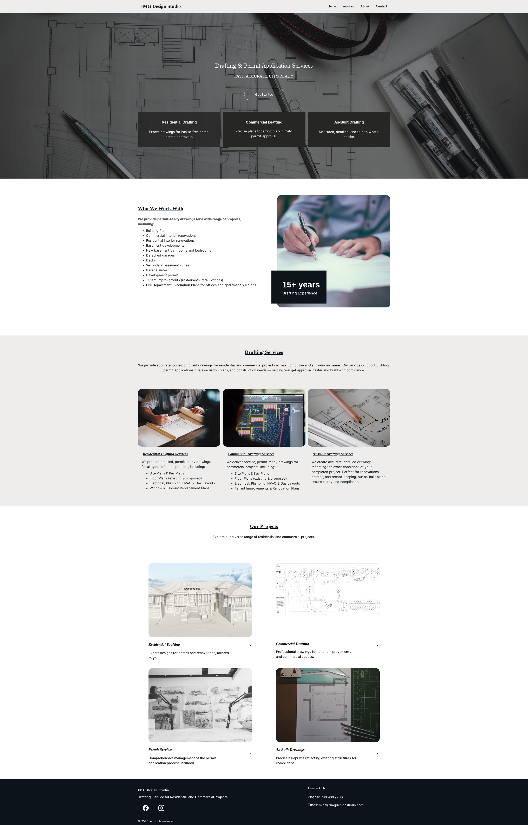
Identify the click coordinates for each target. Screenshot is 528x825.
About (364, 6)
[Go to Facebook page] (146, 808)
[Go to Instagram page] (161, 808)
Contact (381, 6)
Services (348, 6)
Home (332, 6)
